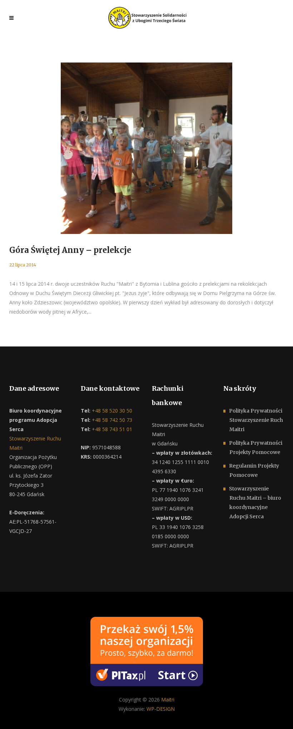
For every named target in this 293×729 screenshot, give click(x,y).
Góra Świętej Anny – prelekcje (70, 250)
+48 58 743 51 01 (111, 429)
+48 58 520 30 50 (111, 410)
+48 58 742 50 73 (111, 419)
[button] (14, 714)
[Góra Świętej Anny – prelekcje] (146, 148)
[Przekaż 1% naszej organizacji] (146, 650)
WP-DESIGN (160, 708)
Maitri (167, 699)
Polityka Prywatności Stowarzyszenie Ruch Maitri (256, 420)
